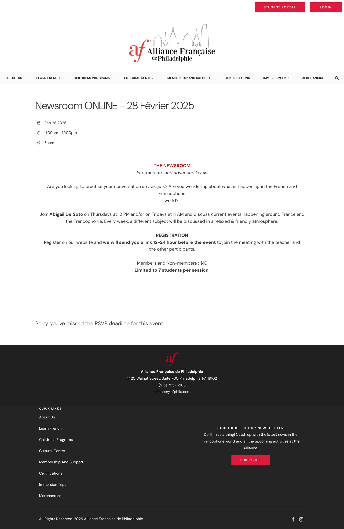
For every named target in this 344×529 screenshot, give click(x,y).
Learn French (48, 78)
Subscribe (250, 458)
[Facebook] (293, 519)
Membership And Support (189, 78)
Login (338, 4)
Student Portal (290, 4)
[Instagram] (301, 519)
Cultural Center (139, 78)
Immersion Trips (277, 78)
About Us (14, 78)
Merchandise (312, 78)
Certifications (237, 78)
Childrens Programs (92, 78)
